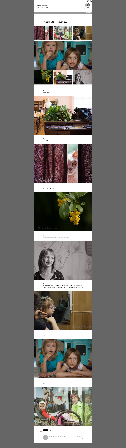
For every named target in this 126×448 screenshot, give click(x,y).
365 (54, 436)
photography (58, 436)
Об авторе (88, 12)
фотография (64, 436)
